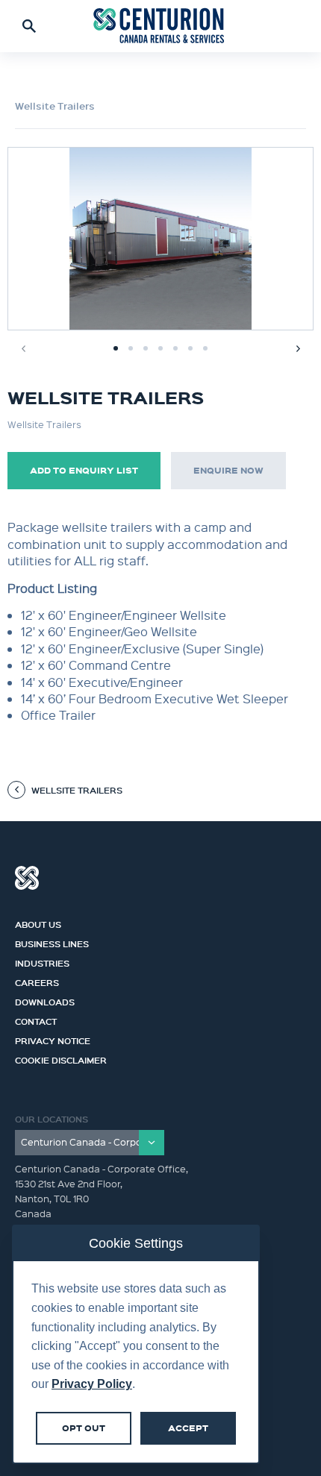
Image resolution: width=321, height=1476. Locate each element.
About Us (38, 922)
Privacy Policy (92, 1384)
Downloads (45, 1000)
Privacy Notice (52, 1038)
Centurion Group (27, 878)
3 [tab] (145, 348)
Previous (23, 348)
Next (298, 348)
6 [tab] (190, 348)
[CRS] (160, 26)
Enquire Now (228, 470)
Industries (42, 961)
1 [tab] (115, 348)
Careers (37, 980)
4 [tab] (160, 348)
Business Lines (52, 942)
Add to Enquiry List (84, 470)
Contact (36, 1019)
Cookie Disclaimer (61, 1058)
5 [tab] (175, 348)
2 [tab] (130, 348)
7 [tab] (205, 348)
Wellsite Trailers (55, 106)
